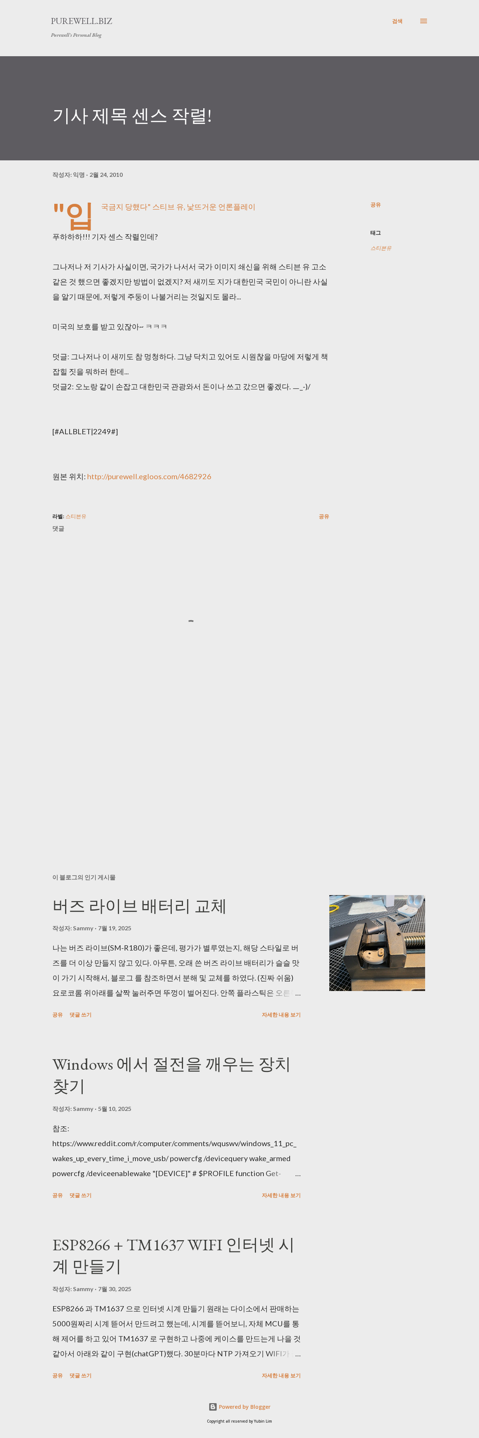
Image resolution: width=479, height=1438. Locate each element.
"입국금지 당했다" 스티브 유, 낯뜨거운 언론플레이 (178, 206)
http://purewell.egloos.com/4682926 (149, 476)
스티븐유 (380, 248)
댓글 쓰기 (81, 1014)
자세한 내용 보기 (281, 1014)
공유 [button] (375, 204)
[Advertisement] (178, 780)
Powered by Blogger (244, 1406)
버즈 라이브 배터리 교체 (139, 905)
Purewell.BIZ (81, 21)
